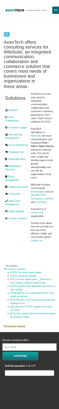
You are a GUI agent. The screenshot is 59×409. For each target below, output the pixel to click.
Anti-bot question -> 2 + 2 (20, 365)
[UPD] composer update (23, 275)
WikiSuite (36, 135)
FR (55, 10)
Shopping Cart (16, 152)
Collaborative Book (18, 186)
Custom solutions (17, 218)
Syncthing (40, 202)
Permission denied (14, 326)
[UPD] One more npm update (26, 272)
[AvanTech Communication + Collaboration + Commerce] (26, 11)
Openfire (48, 198)
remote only (37, 212)
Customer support (18, 127)
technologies (37, 191)
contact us (36, 240)
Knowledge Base (17, 159)
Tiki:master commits (15, 269)
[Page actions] (7, 34)
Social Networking (18, 145)
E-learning (14, 193)
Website (13, 110)
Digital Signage (16, 211)
